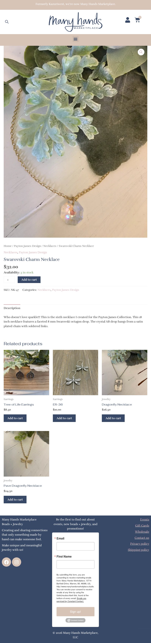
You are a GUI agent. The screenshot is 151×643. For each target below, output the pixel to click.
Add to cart (29, 280)
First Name (64, 556)
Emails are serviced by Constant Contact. (71, 600)
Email (60, 538)
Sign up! (75, 611)
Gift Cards (142, 525)
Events (144, 519)
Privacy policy (139, 544)
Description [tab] (12, 308)
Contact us (142, 538)
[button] (76, 39)
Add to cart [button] (15, 418)
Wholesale (142, 532)
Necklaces (49, 246)
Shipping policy (138, 550)
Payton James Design (27, 246)
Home (8, 246)
